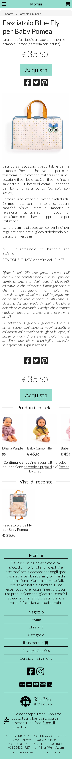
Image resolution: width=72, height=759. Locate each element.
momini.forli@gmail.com (48, 747)
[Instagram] (40, 673)
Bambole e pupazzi (30, 13)
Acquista (36, 69)
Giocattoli (8, 13)
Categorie (36, 635)
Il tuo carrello (33, 642)
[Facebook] (31, 673)
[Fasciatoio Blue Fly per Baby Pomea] (35, 126)
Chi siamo (36, 627)
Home (36, 619)
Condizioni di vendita (36, 658)
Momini (36, 4)
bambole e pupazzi (38, 466)
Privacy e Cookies (36, 650)
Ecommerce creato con (36, 752)
